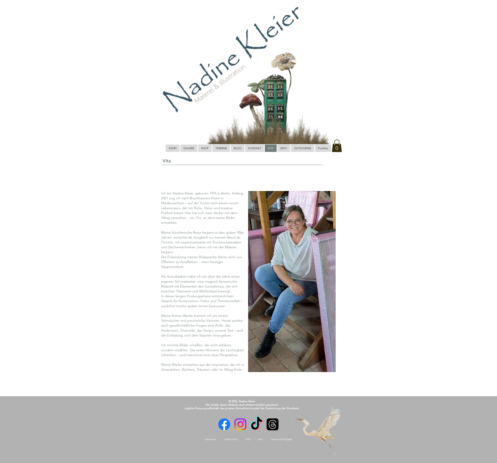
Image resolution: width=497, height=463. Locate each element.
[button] (337, 146)
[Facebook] (225, 424)
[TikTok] (256, 424)
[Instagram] (240, 424)
